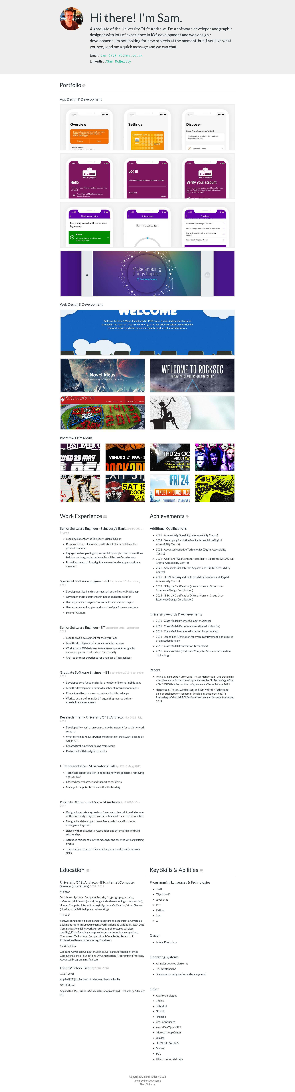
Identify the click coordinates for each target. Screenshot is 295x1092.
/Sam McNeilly (118, 61)
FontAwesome (152, 1080)
